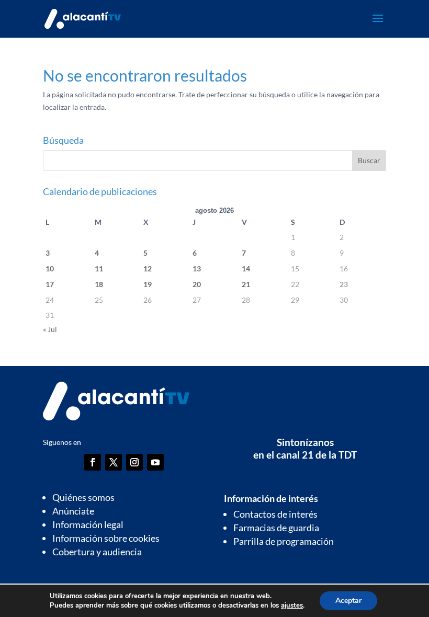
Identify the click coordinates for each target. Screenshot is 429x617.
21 (246, 284)
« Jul (50, 329)
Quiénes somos (83, 497)
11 (99, 268)
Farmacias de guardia (276, 527)
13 (197, 268)
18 (99, 284)
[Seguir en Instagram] (134, 462)
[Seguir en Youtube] (155, 462)
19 (147, 284)
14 (246, 268)
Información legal (87, 524)
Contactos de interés (275, 514)
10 (50, 268)
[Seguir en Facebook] (92, 462)
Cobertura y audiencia (97, 551)
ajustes (292, 605)
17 (50, 284)
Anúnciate (73, 511)
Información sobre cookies (106, 538)
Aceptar (348, 600)
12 (147, 268)
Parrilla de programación (283, 541)
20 (197, 284)
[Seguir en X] (113, 462)
